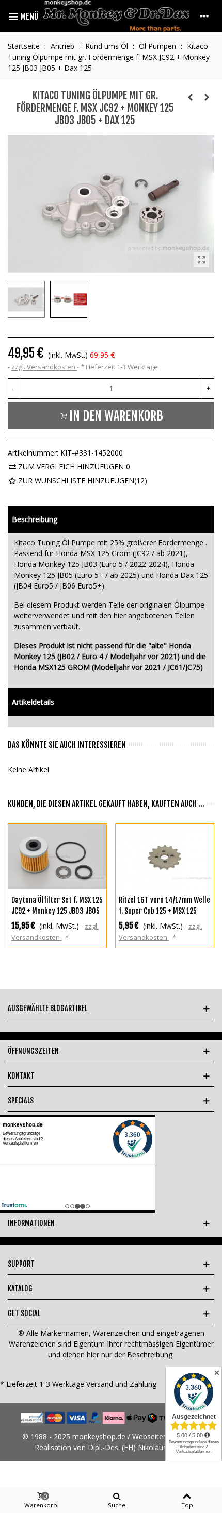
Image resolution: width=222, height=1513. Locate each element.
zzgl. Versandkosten (44, 367)
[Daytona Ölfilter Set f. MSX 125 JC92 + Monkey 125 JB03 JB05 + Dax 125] (57, 856)
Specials (21, 1100)
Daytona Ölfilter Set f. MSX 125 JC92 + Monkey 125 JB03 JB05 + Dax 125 (57, 911)
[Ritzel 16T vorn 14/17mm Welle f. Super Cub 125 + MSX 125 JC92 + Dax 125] (165, 856)
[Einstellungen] (204, 16)
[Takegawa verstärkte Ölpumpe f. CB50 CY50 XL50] (206, 97)
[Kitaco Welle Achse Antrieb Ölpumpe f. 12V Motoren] (190, 97)
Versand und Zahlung (121, 1384)
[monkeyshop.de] (116, 16)
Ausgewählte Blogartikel (47, 1008)
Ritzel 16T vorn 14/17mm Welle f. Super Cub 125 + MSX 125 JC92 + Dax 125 (164, 911)
